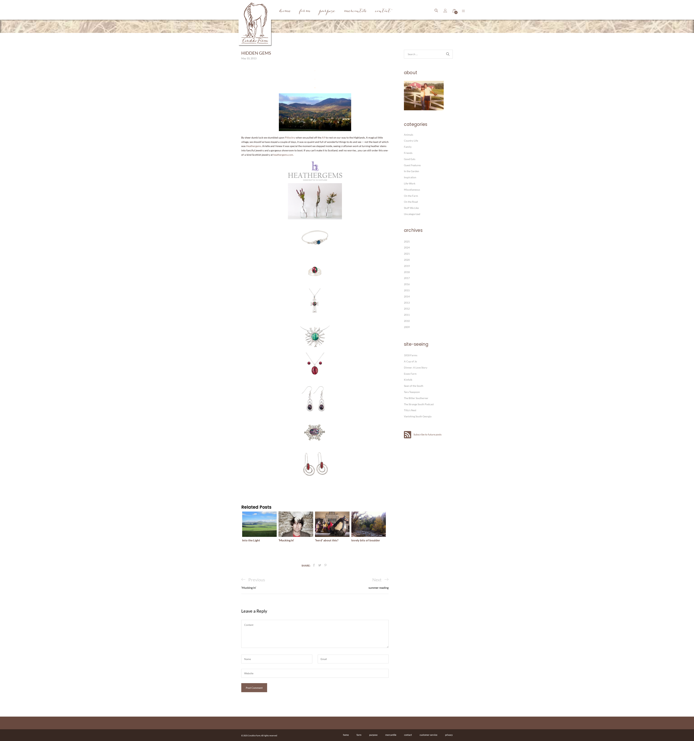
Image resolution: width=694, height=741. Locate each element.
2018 (407, 272)
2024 (407, 247)
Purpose (327, 11)
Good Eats (409, 159)
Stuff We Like (411, 207)
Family (408, 146)
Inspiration (410, 177)
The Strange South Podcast (419, 404)
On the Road (411, 201)
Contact (383, 11)
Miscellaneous (412, 189)
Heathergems (253, 146)
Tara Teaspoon (412, 391)
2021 (407, 253)
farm (359, 734)
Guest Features (412, 165)
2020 (407, 259)
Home (285, 11)
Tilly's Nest (410, 410)
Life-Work (409, 183)
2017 (407, 278)
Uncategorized (412, 214)
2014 (407, 296)
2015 (407, 290)
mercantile (390, 734)
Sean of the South (413, 385)
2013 (407, 302)
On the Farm (411, 195)
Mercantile (355, 11)
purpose (373, 734)
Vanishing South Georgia (417, 416)
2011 (407, 314)
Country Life (411, 140)
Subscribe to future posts (427, 434)
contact (408, 734)
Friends (408, 152)
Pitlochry (290, 137)
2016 (407, 284)
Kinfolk (408, 379)
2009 (407, 327)
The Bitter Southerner (416, 398)
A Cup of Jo (410, 361)
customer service (428, 734)
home (346, 734)
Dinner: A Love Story (415, 367)
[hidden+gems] (320, 565)
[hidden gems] (314, 565)
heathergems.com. (283, 154)
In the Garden (411, 171)
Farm (305, 11)
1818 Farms (410, 355)
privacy (449, 734)
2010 (407, 320)
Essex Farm (410, 373)
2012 (407, 308)
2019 (407, 265)
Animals (408, 134)
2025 (407, 241)
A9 (323, 137)
